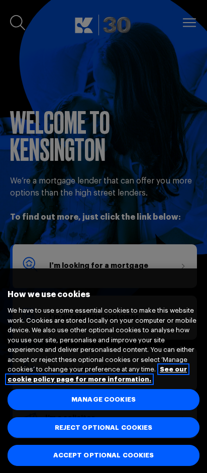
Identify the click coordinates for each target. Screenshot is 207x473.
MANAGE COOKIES (103, 399)
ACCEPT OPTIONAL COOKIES (103, 455)
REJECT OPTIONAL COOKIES (104, 427)
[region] (103, 370)
